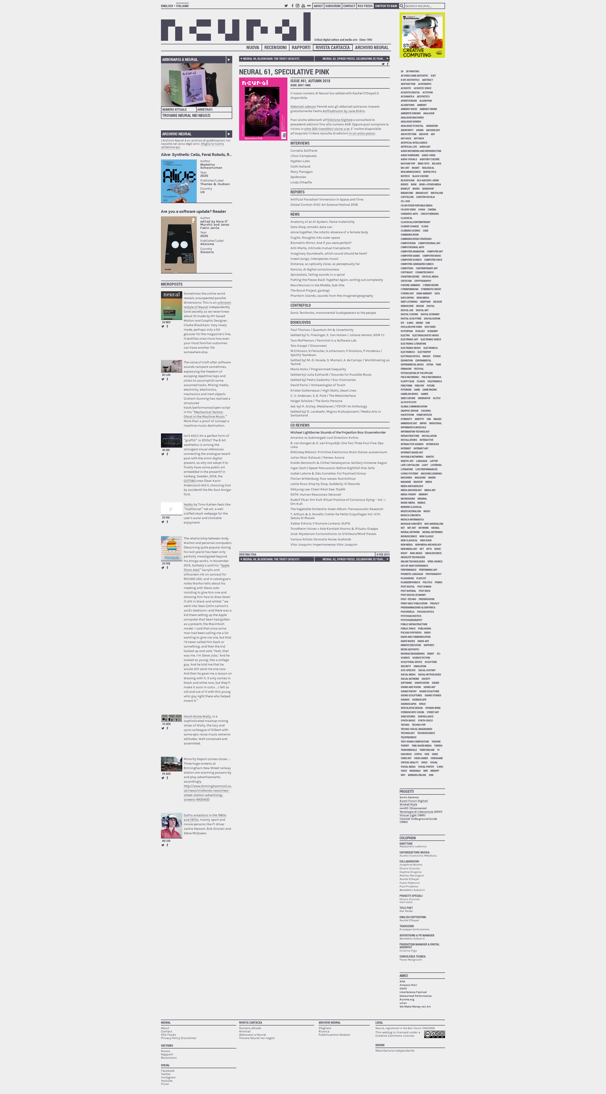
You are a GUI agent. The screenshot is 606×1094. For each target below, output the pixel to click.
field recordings (431, 377)
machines (406, 477)
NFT (422, 549)
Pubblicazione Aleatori (334, 1034)
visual (434, 762)
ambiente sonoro (411, 113)
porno (438, 582)
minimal (422, 498)
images (437, 419)
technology (408, 733)
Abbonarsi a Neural (180, 59)
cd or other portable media (416, 205)
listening (436, 465)
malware (406, 481)
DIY (402, 322)
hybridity (406, 419)
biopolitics (429, 171)
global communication (414, 406)
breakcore (407, 193)
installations (409, 440)
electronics (408, 352)
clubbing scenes (410, 230)
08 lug (166, 841)
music (426, 511)
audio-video (428, 155)
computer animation (412, 251)
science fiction (421, 657)
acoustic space (422, 88)
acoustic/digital (410, 92)
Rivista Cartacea (333, 47)
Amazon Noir (408, 985)
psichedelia (407, 611)
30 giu (166, 450)
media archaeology (412, 486)
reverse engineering (413, 653)
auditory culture (429, 159)
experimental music (412, 364)
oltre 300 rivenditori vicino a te (326, 129)
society (426, 678)
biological (428, 167)
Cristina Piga (247, 554)
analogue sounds (411, 121)
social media (408, 674)
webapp (434, 770)
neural (435, 527)
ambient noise (409, 109)
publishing (424, 628)
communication (410, 234)
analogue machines (412, 117)
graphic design (410, 410)
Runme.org (407, 999)
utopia (418, 754)
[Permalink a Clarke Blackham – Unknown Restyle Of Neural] (171, 305)
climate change (410, 226)
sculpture (431, 662)
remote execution (411, 645)
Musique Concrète (411, 523)
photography (433, 574)
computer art (435, 251)
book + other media (430, 184)
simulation (420, 666)
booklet (405, 188)
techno (405, 724)
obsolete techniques (413, 557)
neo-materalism (433, 523)
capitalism (407, 197)
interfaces (432, 444)
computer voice (433, 259)
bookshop (428, 188)
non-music (416, 553)
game (417, 389)
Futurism (406, 389)
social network (410, 678)
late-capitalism (410, 465)
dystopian (407, 331)
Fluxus (421, 381)
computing (407, 268)
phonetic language (412, 574)
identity (419, 419)
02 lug (166, 375)
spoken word (433, 708)
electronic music (411, 348)
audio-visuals (409, 159)
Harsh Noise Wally (197, 716)
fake (438, 364)
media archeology (411, 490)
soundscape (419, 699)
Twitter (287, 7)
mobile (421, 502)
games (424, 394)
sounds (405, 699)
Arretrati (205, 109)
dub (428, 322)
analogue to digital (412, 126)
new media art (409, 549)
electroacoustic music (425, 335)
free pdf (419, 385)
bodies (404, 184)
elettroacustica (410, 356)
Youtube (304, 7)
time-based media (422, 745)
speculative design (412, 708)
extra (430, 364)
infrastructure (410, 436)
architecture (408, 134)
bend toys (423, 163)
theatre (436, 741)
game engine (430, 389)
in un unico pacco (361, 133)
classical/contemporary (415, 222)
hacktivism (407, 414)
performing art (428, 569)
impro (423, 423)
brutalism (437, 193)
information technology (415, 431)
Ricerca (324, 1031)
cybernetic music (431, 289)
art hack (406, 138)
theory (405, 745)
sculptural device (411, 662)
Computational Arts (412, 247)
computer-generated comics (417, 264)
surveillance (425, 716)
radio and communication (416, 636)
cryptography (422, 281)
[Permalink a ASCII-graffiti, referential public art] (171, 440)
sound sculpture (429, 691)
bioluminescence (411, 171)
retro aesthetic (410, 649)
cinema (432, 209)
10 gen (166, 724)
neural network (410, 532)
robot (430, 653)
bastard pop (408, 163)
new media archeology (428, 544)
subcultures (408, 716)
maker (432, 477)
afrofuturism (409, 100)
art (433, 134)
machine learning (431, 473)
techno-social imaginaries (416, 729)
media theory (408, 494)
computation (408, 243)
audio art (424, 146)
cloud (424, 226)
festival (419, 368)
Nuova (252, 47)
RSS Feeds (365, 6)
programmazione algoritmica (418, 607)
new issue (426, 540)
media (428, 481)
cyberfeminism (409, 289)
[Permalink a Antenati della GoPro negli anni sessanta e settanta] (171, 825)
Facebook (292, 7)
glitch (437, 398)
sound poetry (409, 691)
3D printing (412, 71)
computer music (432, 255)
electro (405, 335)
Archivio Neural (372, 47)
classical (406, 218)
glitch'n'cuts (408, 402)
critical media (430, 276)
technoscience (426, 733)
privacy (434, 603)
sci (438, 653)
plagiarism (407, 578)
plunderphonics (410, 582)
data (437, 293)
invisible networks (412, 456)
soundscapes (408, 704)
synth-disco (425, 720)
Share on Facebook (167, 326)
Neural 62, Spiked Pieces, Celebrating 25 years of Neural (355, 58)
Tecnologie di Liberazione (417, 811)
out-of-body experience (414, 565)
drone (419, 322)
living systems (409, 473)
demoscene (407, 306)
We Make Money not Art (415, 1006)
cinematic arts (409, 213)
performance (408, 569)
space (422, 704)
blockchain (407, 180)
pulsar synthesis (411, 632)
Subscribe (333, 6)
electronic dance (431, 339)
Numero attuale (174, 109)
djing (410, 322)
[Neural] (236, 26)
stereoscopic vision (412, 712)
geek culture (408, 398)
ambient (422, 105)
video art (406, 758)
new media (407, 544)
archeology (433, 130)
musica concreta (411, 515)
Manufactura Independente (394, 1050)
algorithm (425, 100)
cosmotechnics (424, 272)
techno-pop (419, 724)
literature (407, 469)
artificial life (409, 146)
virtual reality (410, 762)
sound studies (433, 695)
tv (438, 750)
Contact (349, 6)
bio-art (405, 167)
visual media (408, 766)
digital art (422, 310)
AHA (402, 981)
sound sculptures (411, 695)
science (405, 657)
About (318, 6)
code (425, 230)
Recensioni (275, 47)
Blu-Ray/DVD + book (428, 180)
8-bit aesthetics (410, 80)
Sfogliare (325, 1028)
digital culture (409, 314)
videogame (437, 758)
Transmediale (409, 750)
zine (431, 775)
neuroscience (409, 536)
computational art (429, 243)
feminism (406, 368)
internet (406, 448)
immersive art (409, 423)
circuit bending (430, 213)
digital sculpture (411, 318)
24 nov (166, 322)
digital (431, 306)
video (435, 754)
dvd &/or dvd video (411, 326)
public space (408, 628)
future (431, 385)
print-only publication (414, 603)
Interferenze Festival (413, 992)
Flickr (309, 7)
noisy (404, 553)
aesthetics (423, 96)
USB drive (406, 754)
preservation (426, 599)
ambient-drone (428, 109)
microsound (408, 498)
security (406, 666)
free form (406, 385)
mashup (418, 481)
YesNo (188, 504)
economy (433, 331)
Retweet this (163, 326)
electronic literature (413, 343)
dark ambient (424, 293)
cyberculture (430, 285)
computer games (410, 255)
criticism (406, 281)
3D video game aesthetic (414, 75)
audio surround (410, 155)
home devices (424, 414)
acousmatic (425, 84)
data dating (407, 297)
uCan (403, 1003)
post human (424, 586)
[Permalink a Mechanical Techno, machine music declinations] (171, 366)
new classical (409, 540)
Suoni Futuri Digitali (414, 800)
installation (429, 436)
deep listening (409, 301)
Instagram (298, 7)
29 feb (166, 563)
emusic (427, 356)
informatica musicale (413, 427)
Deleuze (437, 301)
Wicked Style (408, 804)
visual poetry (426, 766)
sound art (429, 687)
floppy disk (407, 381)
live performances (426, 469)
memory (423, 494)
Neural (166, 1022)
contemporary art (427, 268)
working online (417, 775)
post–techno (408, 599)
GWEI (403, 988)
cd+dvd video (408, 209)
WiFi (403, 775)
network (424, 527)
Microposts (172, 284)
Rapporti (301, 47)
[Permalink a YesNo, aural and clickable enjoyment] (171, 508)
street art (433, 712)
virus (424, 762)
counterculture (410, 276)
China (421, 209)
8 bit (433, 75)
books (416, 188)
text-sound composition (415, 741)
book (414, 184)
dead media (423, 297)
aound (419, 130)
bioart (415, 167)
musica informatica (412, 519)
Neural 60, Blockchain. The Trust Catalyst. (271, 58)
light (425, 465)
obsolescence (433, 553)
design (420, 306)
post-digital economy (413, 595)
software (406, 682)
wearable (415, 770)
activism (428, 92)
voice (404, 770)
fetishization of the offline (417, 373)
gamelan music (409, 394)
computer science (411, 259)
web (425, 770)
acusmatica (407, 96)
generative (424, 398)
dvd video (430, 326)
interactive (426, 440)
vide (426, 754)
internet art (421, 448)
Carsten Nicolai (425, 197)
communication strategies (416, 239)
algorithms (407, 105)
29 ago (166, 773)
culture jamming (410, 285)
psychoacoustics (411, 616)
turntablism (426, 750)
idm (429, 419)
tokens (438, 745)
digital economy (430, 314)
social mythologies (429, 674)
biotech (405, 176)
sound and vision (411, 687)
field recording (410, 377)
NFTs (429, 549)
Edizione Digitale (339, 120)
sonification (421, 682)
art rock (419, 138)
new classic (426, 536)
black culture (420, 176)
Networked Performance (416, 996)
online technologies (413, 561)
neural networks (432, 532)
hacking (426, 410)
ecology (420, 331)
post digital (408, 586)
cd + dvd (405, 201)
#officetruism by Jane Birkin (344, 111)
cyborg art (407, 293)
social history (427, 670)
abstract (427, 80)
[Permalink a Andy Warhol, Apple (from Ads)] (171, 548)
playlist (421, 578)
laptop (434, 461)
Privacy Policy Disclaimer (178, 1038)
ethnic (437, 356)
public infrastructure (414, 624)
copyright (407, 272)
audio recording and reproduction (421, 151)
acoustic (406, 88)
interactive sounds (412, 444)
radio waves (408, 641)
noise (437, 549)
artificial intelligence (414, 142)
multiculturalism (411, 511)
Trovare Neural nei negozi (186, 115)
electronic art (409, 339)
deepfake (425, 301)
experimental (423, 360)
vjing (440, 766)
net (403, 527)
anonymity (407, 130)
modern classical (411, 507)
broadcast (422, 193)
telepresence (408, 737)
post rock (424, 591)
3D (402, 71)
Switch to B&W (386, 6)
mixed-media (408, 502)
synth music (408, 720)
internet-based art (412, 452)
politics (427, 582)
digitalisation (432, 318)
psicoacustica (425, 611)
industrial (435, 423)
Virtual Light (408, 815)
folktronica (435, 381)
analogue (428, 113)
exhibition (407, 360)
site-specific (408, 670)
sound (435, 682)
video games (421, 758)
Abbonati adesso (302, 106)
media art (430, 490)
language (421, 461)
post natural (408, 591)
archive (423, 134)
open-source (435, 561)
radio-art (423, 641)
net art (411, 527)
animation (432, 126)
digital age (407, 310)
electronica (430, 348)
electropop (424, 352)
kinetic (430, 456)
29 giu (166, 517)
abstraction (408, 84)
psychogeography (411, 620)
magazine (420, 477)
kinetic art (407, 461)
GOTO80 (190, 481)
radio (427, 632)
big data (436, 163)
